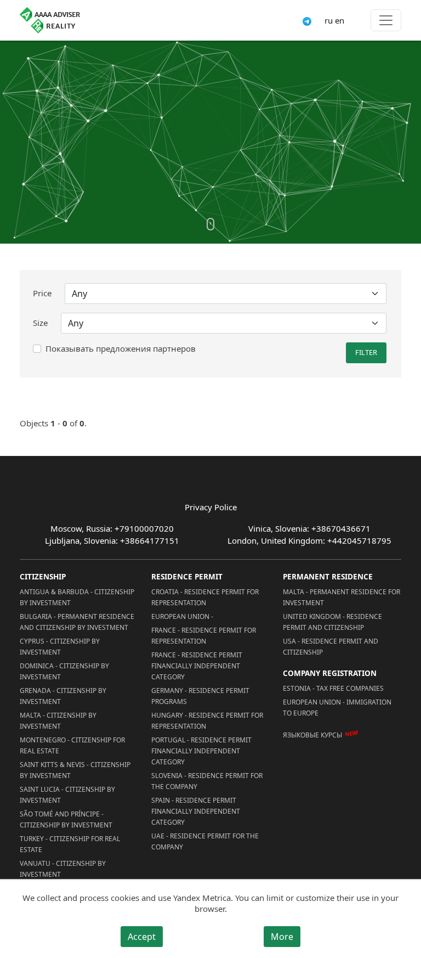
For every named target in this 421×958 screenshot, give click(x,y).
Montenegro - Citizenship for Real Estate (72, 745)
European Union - (182, 616)
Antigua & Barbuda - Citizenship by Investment (77, 597)
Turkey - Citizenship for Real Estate (70, 844)
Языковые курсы (312, 735)
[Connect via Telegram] (307, 20)
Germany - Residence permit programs (200, 696)
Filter (366, 352)
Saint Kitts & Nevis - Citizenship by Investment (75, 770)
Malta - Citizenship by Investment (58, 721)
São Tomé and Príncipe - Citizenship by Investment (66, 819)
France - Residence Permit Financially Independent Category (196, 665)
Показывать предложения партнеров (120, 348)
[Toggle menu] (386, 20)
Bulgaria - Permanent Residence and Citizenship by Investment (77, 622)
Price (42, 293)
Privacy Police (211, 506)
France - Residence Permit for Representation (203, 635)
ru (329, 20)
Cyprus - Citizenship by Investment (60, 646)
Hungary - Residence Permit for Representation (207, 721)
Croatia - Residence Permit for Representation (205, 597)
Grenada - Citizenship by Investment (63, 696)
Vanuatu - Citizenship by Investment (63, 869)
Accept (142, 937)
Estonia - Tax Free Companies (333, 688)
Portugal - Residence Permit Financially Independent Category (201, 751)
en (339, 20)
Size (40, 322)
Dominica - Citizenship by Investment (64, 671)
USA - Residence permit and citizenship (330, 646)
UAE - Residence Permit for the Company (205, 841)
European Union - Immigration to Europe (337, 707)
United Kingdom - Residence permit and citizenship (332, 622)
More (282, 937)
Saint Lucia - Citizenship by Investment (67, 795)
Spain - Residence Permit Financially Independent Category (195, 811)
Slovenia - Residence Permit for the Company (207, 781)
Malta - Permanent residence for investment (341, 597)
